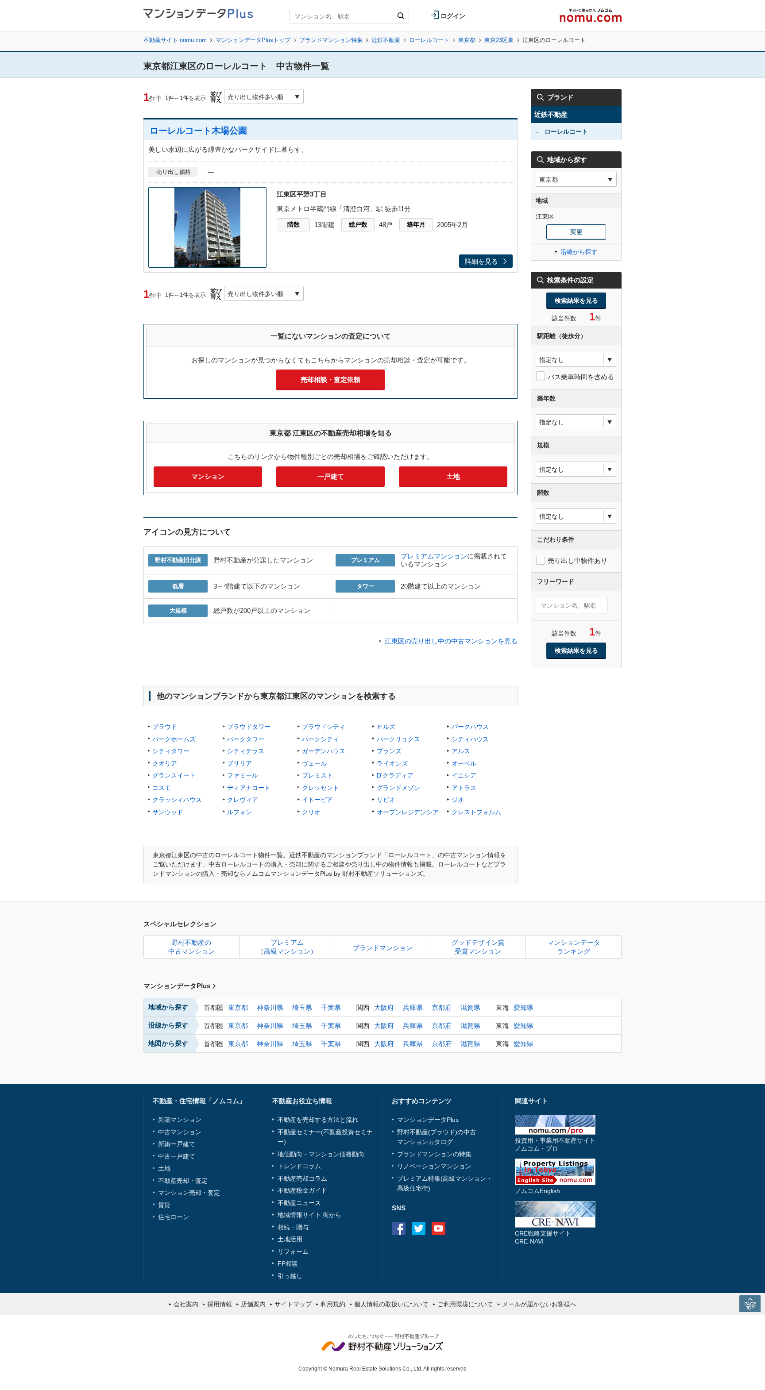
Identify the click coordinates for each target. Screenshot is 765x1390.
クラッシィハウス (177, 799)
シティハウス (470, 739)
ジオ (458, 799)
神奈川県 (270, 1007)
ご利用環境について (465, 1304)
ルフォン (239, 812)
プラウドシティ (323, 726)
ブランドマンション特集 (331, 40)
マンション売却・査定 (189, 1192)
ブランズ (389, 751)
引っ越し (290, 1275)
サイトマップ (293, 1304)
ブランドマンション (383, 947)
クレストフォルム (476, 812)
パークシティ (320, 739)
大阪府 (384, 1007)
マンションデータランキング (573, 947)
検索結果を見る (576, 300)
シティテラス (245, 751)
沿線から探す (579, 251)
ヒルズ (386, 726)
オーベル (464, 763)
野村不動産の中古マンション (191, 947)
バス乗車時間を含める (581, 377)
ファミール (242, 775)
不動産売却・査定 (183, 1180)
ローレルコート (429, 40)
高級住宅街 (412, 1188)
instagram (458, 1228)
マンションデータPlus (176, 986)
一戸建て (330, 476)
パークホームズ (174, 739)
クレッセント (320, 787)
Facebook (399, 1228)
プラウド (164, 726)
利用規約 (333, 1304)
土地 (453, 476)
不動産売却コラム (302, 1178)
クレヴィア (242, 799)
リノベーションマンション (434, 1166)
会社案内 (186, 1304)
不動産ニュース (299, 1202)
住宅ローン (173, 1217)
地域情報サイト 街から (309, 1214)
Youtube (438, 1228)
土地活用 (290, 1239)
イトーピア (317, 799)
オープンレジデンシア (408, 812)
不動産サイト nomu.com (175, 40)
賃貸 (164, 1205)
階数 (293, 224)
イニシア (464, 775)
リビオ (386, 799)
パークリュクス (398, 739)
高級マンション (464, 1178)
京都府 (442, 1007)
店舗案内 (253, 1304)
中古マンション (179, 1132)
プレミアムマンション (434, 556)
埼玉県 (302, 1007)
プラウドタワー (248, 726)
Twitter (418, 1228)
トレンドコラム (299, 1166)
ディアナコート (248, 787)
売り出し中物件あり (577, 560)
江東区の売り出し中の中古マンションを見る (451, 641)
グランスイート (174, 775)
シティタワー (170, 751)
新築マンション (179, 1119)
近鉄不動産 (385, 40)
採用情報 (219, 1304)
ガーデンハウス (323, 751)
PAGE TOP (750, 1303)
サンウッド (167, 812)
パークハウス (470, 726)
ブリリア (239, 763)
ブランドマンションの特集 (434, 1154)
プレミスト (317, 775)
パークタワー (245, 739)
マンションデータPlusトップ (253, 40)
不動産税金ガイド (302, 1190)
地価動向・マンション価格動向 (321, 1154)
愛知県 (523, 1007)
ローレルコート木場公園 (198, 130)
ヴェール (314, 763)
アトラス (464, 787)
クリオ (311, 812)
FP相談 (288, 1263)
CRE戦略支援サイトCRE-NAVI (543, 1237)
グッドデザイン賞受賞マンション (478, 947)
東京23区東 (499, 40)
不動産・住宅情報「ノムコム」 (199, 1101)
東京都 (466, 40)
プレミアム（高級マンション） (287, 947)
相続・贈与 (293, 1227)
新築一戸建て (176, 1143)
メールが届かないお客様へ (539, 1304)
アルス (461, 751)
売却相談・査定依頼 (330, 379)
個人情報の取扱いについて (391, 1304)
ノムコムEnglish (537, 1190)
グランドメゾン (398, 787)
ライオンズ (392, 763)
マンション (207, 476)
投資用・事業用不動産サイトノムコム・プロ (555, 1144)
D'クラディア (395, 775)
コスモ (161, 787)
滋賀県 (470, 1007)
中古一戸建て (176, 1156)
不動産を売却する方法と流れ (318, 1119)
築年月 (416, 224)
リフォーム (293, 1251)
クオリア (164, 763)
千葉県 (331, 1007)
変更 (576, 231)
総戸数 (358, 224)
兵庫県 (413, 1007)
